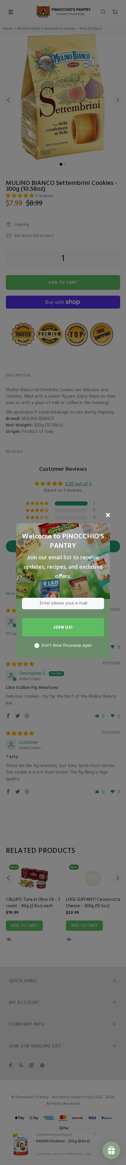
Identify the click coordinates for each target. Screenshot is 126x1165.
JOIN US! (63, 627)
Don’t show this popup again (67, 645)
